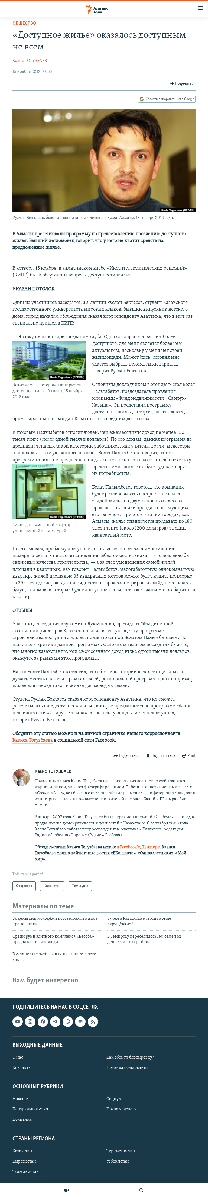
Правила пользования (127, 1068)
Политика (22, 1119)
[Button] (183, 83)
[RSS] (93, 1021)
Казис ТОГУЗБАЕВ (29, 61)
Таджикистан (25, 1172)
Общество (24, 23)
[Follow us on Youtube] (17, 1021)
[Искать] (141, 1190)
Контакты (21, 1068)
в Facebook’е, (129, 847)
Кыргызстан (24, 1161)
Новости (20, 1099)
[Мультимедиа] (66, 1190)
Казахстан (22, 1151)
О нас (17, 1057)
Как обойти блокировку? (130, 1057)
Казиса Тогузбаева (32, 740)
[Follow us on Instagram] (30, 1021)
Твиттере (151, 847)
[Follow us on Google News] (80, 1021)
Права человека (121, 1109)
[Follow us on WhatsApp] (68, 1021)
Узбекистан (117, 1161)
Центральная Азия (30, 1109)
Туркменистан (120, 1151)
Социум (114, 1099)
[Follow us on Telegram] (55, 1021)
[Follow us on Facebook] (43, 1021)
